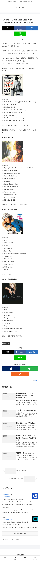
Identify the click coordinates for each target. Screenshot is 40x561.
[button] (36, 362)
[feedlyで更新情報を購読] (29, 368)
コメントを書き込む (20, 533)
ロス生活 (6, 343)
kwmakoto (5, 494)
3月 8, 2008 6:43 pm (7, 496)
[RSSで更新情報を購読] (20, 374)
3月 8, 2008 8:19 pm (7, 519)
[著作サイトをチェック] (11, 368)
